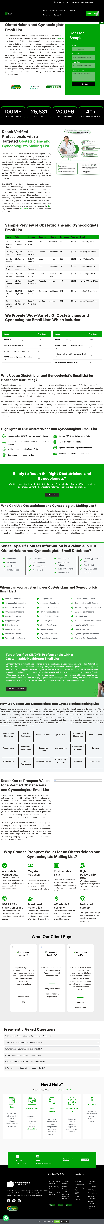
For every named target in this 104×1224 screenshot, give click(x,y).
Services (72, 10)
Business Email (77, 54)
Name (74, 46)
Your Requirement (78, 70)
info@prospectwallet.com (44, 1163)
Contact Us (57, 15)
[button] (52, 495)
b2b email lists (32, 1129)
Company (52, 10)
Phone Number (77, 62)
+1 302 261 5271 (21, 1163)
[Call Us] (17, 1156)
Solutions (62, 10)
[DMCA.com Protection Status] (61, 1221)
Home (45, 10)
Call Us (19, 1161)
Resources (46, 15)
